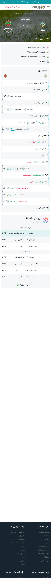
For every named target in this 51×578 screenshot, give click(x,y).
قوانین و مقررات (43, 553)
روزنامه (22, 550)
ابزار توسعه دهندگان (42, 546)
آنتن (23, 557)
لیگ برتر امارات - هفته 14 (36, 47)
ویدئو (22, 546)
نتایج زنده (21, 553)
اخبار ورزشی (20, 535)
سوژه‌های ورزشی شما (17, 532)
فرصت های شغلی (43, 550)
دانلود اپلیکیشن (43, 532)
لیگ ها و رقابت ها (18, 543)
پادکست (21, 539)
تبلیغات (46, 539)
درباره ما (46, 543)
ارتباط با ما (45, 535)
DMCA (46, 557)
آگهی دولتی (45, 561)
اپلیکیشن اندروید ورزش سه (12, 7)
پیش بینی (21, 561)
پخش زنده (21, 564)
